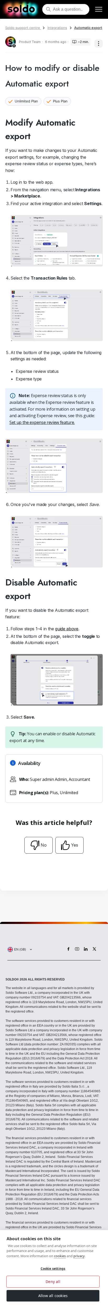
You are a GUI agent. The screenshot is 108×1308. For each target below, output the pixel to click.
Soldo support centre (23, 28)
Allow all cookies (53, 1295)
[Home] (21, 9)
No (44, 845)
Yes (74, 845)
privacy (78, 1256)
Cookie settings (53, 1268)
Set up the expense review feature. (42, 422)
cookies (60, 1256)
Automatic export (88, 28)
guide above (66, 628)
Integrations (57, 28)
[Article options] (98, 43)
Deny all (53, 1281)
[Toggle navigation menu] (98, 9)
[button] (18, 949)
